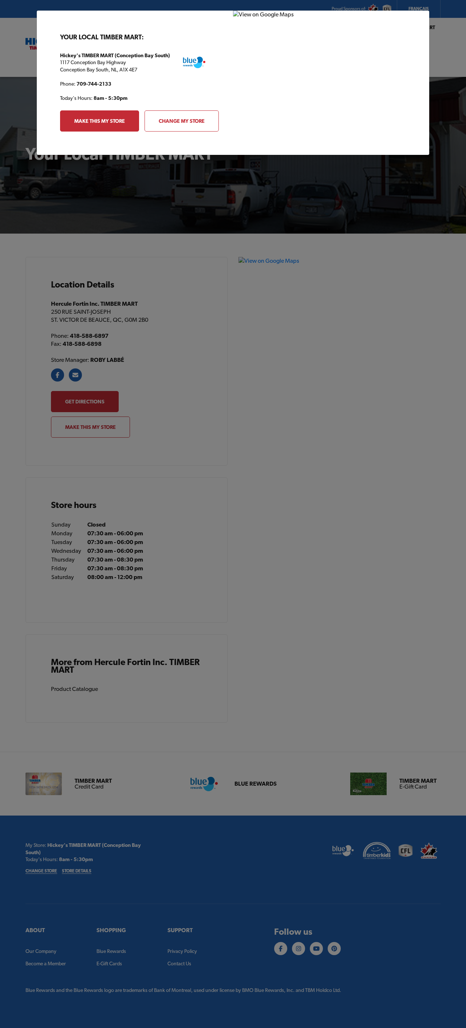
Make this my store (99, 121)
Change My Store (182, 121)
